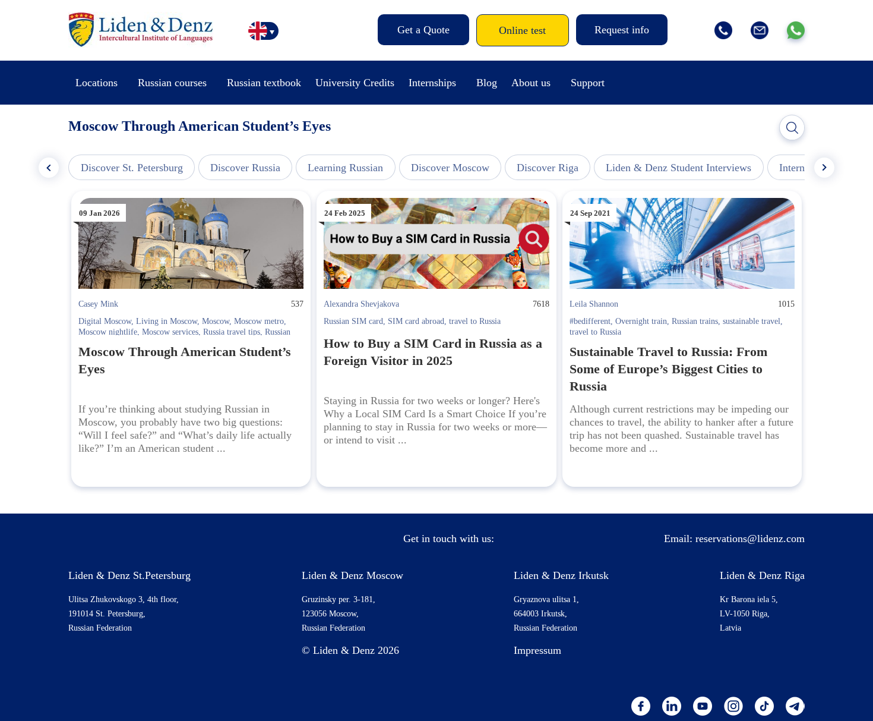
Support (588, 83)
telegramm (795, 706)
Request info (621, 30)
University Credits (354, 83)
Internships (432, 83)
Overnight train (641, 321)
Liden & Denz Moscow (352, 575)
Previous (49, 168)
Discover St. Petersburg (132, 168)
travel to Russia (475, 321)
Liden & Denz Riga (762, 575)
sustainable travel (751, 321)
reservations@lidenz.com (750, 538)
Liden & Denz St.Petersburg (129, 575)
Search (792, 128)
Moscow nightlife (107, 332)
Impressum (537, 650)
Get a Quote (423, 30)
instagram (733, 706)
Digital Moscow (104, 321)
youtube (702, 706)
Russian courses (172, 83)
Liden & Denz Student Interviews (678, 168)
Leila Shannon (594, 304)
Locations (96, 83)
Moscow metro (259, 321)
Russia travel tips (231, 332)
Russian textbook (264, 83)
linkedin (671, 706)
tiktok (764, 706)
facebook (640, 706)
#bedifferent (590, 321)
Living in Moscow (166, 321)
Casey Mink (98, 304)
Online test (522, 30)
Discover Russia (245, 168)
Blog (486, 83)
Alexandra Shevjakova (361, 304)
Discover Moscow (450, 168)
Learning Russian (345, 168)
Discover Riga (547, 168)
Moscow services (170, 332)
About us (531, 83)
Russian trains (695, 321)
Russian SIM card (353, 321)
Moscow (215, 321)
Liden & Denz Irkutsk (561, 575)
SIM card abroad (416, 321)
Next (824, 168)
